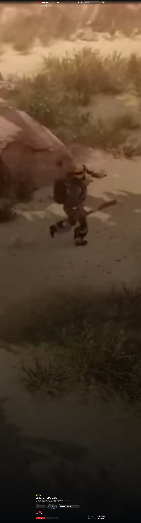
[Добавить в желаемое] (56, 518)
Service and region (50, 504)
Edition (60, 504)
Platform (37, 504)
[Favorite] (79, 2)
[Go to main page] (42, 3)
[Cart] (81, 2)
